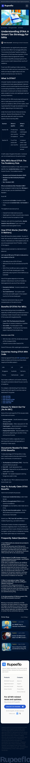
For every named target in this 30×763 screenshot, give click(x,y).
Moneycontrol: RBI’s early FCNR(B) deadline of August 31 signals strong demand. (15, 1)
